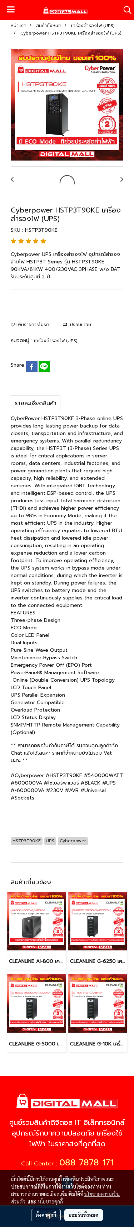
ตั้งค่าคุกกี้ (46, 1215)
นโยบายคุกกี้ (50, 1201)
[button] (125, 10)
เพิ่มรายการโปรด (32, 324)
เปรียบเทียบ (79, 324)
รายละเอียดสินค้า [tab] (35, 403)
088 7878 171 (86, 1162)
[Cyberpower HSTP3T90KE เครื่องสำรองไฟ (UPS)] (67, 105)
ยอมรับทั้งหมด (84, 1215)
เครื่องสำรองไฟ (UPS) (56, 340)
